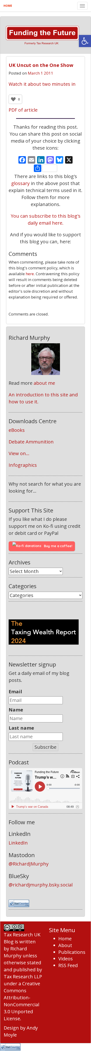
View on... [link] (19, 453)
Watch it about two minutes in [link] (42, 84)
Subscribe (45, 747)
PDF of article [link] (23, 110)
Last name (21, 728)
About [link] (65, 945)
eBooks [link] (17, 430)
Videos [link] (65, 958)
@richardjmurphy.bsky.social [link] (41, 885)
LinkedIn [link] (18, 843)
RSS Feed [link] (68, 965)
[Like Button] (13, 99)
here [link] (30, 273)
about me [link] (44, 383)
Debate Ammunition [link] (31, 442)
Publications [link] (71, 952)
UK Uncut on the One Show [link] (41, 65)
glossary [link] (20, 183)
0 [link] (45, 308)
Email (15, 691)
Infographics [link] (23, 465)
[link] (85, 41)
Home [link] (8, 6)
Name (16, 710)
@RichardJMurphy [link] (29, 864)
